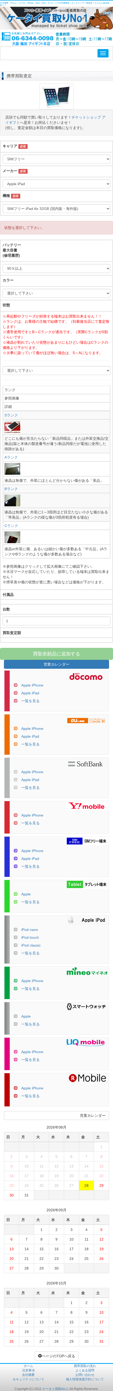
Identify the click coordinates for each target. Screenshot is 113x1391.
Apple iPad (30, 693)
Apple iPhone (32, 685)
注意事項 (28, 1370)
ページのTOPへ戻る (58, 1356)
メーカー (10, 171)
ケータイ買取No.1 (55, 1389)
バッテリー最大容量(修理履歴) (12, 250)
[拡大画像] (56, 107)
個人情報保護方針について (85, 1379)
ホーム (28, 1366)
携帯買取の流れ (85, 1366)
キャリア (10, 146)
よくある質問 (84, 1370)
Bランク (11, 489)
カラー (8, 280)
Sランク (11, 415)
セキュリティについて (28, 1379)
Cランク (11, 526)
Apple (26, 894)
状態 (6, 305)
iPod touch (30, 937)
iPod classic (31, 945)
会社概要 (28, 1375)
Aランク (11, 457)
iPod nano (29, 930)
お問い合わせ (84, 1375)
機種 (6, 195)
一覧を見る (30, 701)
